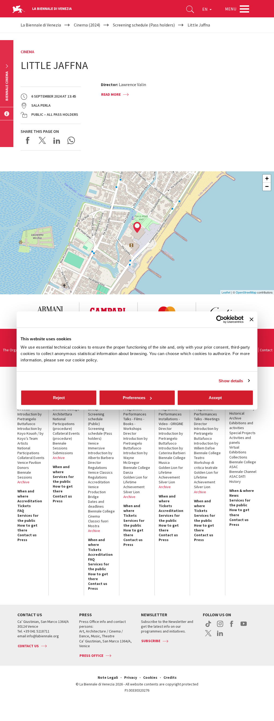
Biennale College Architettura (66, 411)
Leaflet (226, 292)
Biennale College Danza (136, 470)
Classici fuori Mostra (98, 523)
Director (24, 409)
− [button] (267, 186)
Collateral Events (30, 457)
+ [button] (267, 178)
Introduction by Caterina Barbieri (172, 450)
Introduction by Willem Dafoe (206, 445)
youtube (243, 626)
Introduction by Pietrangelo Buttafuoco (29, 419)
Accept (215, 397)
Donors (23, 467)
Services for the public (28, 518)
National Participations (28, 450)
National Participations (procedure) (64, 424)
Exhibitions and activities (241, 425)
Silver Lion (131, 491)
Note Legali (108, 677)
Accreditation (29, 501)
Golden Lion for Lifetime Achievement (135, 482)
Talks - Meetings (207, 419)
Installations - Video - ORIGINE (171, 421)
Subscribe (150, 640)
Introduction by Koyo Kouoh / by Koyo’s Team (30, 433)
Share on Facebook (28, 140)
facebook (231, 626)
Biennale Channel (242, 471)
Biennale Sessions (24, 475)
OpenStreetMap (246, 292)
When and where (25, 493)
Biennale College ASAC (242, 464)
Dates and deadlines (96, 504)
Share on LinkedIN (57, 140)
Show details (231, 380)
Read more (111, 94)
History (235, 481)
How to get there (27, 528)
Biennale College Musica (172, 460)
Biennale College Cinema (101, 513)
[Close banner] (251, 319)
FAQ (20, 510)
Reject (59, 397)
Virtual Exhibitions (237, 449)
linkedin (220, 636)
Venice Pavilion (29, 462)
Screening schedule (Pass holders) (100, 433)
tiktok (208, 626)
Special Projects (242, 432)
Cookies (150, 677)
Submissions (63, 452)
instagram (220, 626)
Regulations (97, 467)
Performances (134, 414)
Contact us (27, 535)
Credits (170, 677)
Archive (23, 482)
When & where (241, 490)
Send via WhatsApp (71, 140)
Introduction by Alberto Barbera (101, 455)
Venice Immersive (96, 445)
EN (205, 9)
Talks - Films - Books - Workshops (133, 424)
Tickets (24, 505)
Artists (22, 443)
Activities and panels (240, 440)
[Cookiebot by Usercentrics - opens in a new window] (220, 319)
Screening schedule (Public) (96, 419)
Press (22, 539)
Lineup (93, 409)
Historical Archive (236, 416)
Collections (238, 457)
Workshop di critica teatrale (206, 465)
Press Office (91, 655)
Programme (132, 409)
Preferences (134, 397)
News (234, 495)
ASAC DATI (237, 476)
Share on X (42, 140)
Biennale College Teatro (207, 455)
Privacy (130, 677)
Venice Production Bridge (97, 491)
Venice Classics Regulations (100, 475)
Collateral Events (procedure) (66, 436)
